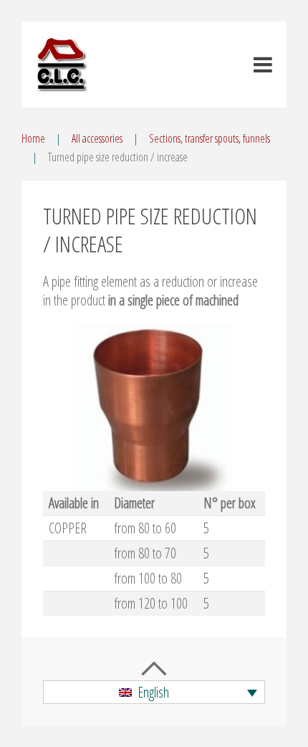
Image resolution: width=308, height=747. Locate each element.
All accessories (97, 138)
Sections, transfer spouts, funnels (209, 138)
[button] (154, 692)
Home (33, 138)
